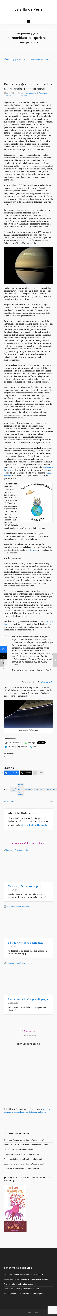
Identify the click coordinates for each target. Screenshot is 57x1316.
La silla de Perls (28, 9)
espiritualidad (39, 790)
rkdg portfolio (47, 682)
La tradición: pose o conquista (25, 942)
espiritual (28, 790)
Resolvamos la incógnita (33, 1159)
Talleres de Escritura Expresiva (23, 1150)
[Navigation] (28, 21)
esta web (32, 550)
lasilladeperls (31, 93)
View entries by (34, 825)
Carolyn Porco (13, 789)
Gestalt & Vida (9, 96)
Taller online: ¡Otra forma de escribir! (34, 1145)
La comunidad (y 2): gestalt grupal (28, 999)
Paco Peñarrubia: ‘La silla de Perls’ (26, 1169)
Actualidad (43, 93)
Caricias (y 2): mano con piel (24, 886)
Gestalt (48, 790)
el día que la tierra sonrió (20, 790)
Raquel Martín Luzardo (12, 1159)
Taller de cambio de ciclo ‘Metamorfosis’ (28, 1140)
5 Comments (23, 96)
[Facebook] (3, 649)
